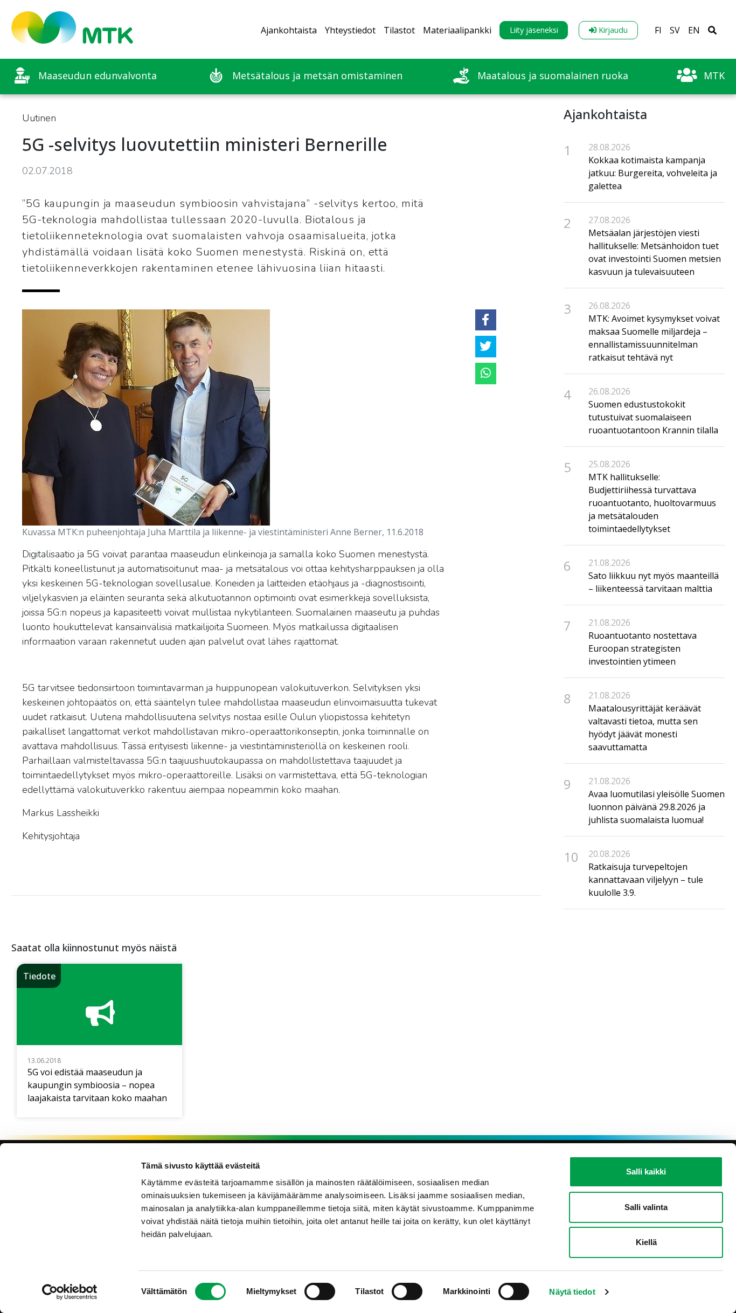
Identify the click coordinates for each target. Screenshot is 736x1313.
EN (694, 30)
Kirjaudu (612, 30)
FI (658, 30)
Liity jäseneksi (534, 30)
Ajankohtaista (289, 30)
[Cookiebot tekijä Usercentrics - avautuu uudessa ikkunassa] (70, 1292)
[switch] (319, 1291)
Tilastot (399, 30)
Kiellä (646, 1242)
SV (675, 30)
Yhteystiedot (350, 30)
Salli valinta (646, 1207)
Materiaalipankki (457, 30)
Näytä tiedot (572, 1291)
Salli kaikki (646, 1171)
